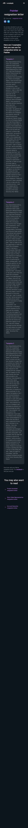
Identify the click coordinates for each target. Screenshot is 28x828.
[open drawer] (24, 3)
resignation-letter (17, 18)
